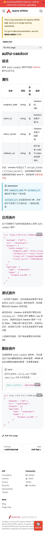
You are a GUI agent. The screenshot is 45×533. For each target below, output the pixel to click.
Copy (39, 234)
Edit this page (11, 436)
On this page (9, 47)
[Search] (41, 11)
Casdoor (36, 67)
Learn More (31, 5)
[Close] (43, 2)
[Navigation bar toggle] (4, 11)
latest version (10, 34)
